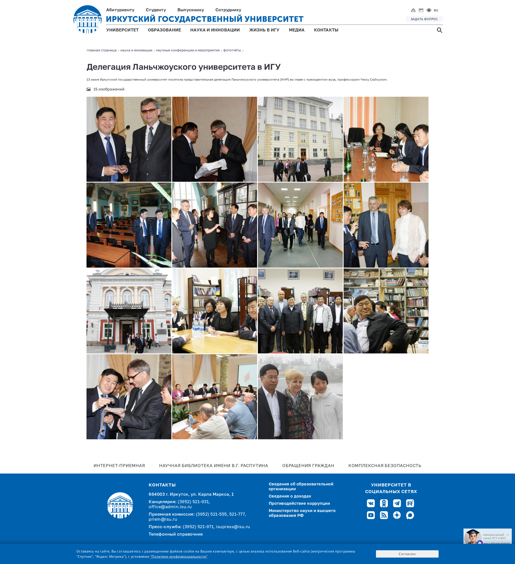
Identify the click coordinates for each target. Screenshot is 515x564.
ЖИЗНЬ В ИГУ (264, 30)
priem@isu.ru (163, 519)
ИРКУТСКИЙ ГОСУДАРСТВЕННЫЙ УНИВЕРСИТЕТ (205, 19)
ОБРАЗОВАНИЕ (164, 30)
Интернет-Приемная (119, 466)
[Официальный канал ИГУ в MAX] (488, 538)
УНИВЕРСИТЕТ (122, 30)
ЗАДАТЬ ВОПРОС (424, 19)
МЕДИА (297, 30)
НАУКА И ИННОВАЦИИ (215, 30)
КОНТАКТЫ (326, 30)
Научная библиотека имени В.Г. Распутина (213, 466)
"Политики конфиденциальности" (179, 556)
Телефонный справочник (176, 534)
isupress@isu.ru (233, 527)
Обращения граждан (308, 466)
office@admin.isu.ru (170, 507)
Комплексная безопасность (384, 466)
